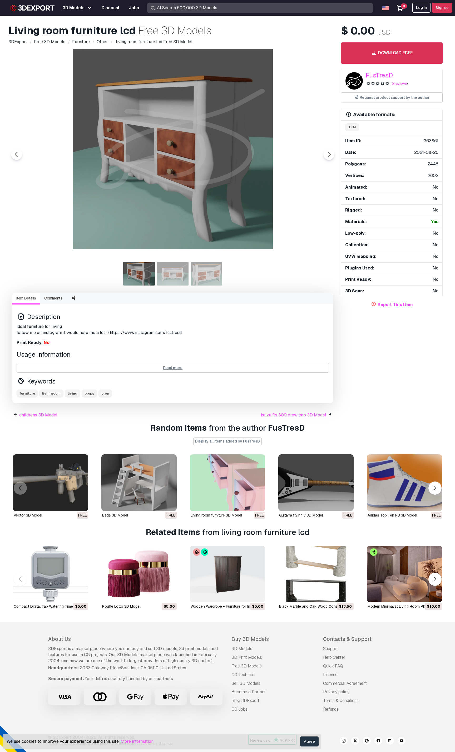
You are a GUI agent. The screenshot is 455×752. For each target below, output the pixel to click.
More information (137, 741)
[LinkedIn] (390, 741)
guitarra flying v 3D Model (301, 515)
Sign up (442, 7)
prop (105, 393)
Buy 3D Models (250, 639)
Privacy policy (336, 692)
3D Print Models (246, 657)
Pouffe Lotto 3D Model (121, 606)
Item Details (26, 298)
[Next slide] (328, 154)
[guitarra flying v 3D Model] (316, 482)
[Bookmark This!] (80, 503)
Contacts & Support (347, 639)
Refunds (331, 709)
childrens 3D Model (38, 415)
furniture (27, 393)
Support (330, 648)
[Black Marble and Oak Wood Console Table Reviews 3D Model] (316, 574)
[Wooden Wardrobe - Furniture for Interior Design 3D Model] (227, 574)
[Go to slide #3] (206, 274)
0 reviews (399, 83)
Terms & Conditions (341, 700)
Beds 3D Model (115, 515)
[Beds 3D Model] (139, 482)
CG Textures (242, 674)
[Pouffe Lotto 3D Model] (139, 574)
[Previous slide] (16, 154)
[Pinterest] (367, 741)
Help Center (334, 657)
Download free (395, 53)
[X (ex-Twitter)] (355, 741)
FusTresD (379, 75)
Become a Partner (248, 692)
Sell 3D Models (245, 683)
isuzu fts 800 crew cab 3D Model (293, 415)
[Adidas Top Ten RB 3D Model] (404, 482)
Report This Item (395, 304)
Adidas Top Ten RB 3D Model (392, 515)
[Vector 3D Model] (50, 482)
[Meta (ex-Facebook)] (378, 741)
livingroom (51, 393)
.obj (352, 127)
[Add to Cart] (70, 594)
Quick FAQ (333, 666)
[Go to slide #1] (139, 274)
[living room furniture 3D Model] (227, 482)
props (89, 393)
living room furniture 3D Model (216, 515)
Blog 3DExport (245, 700)
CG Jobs (239, 709)
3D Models (241, 648)
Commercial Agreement (345, 683)
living (72, 393)
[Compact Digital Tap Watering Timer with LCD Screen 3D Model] (50, 574)
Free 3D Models (246, 666)
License (330, 674)
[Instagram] (343, 741)
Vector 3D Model (28, 515)
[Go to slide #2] (173, 274)
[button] (435, 488)
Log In (421, 7)
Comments (53, 298)
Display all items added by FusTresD (227, 441)
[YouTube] (401, 741)
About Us (59, 639)
